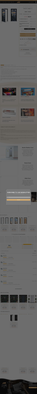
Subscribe (18, 199)
